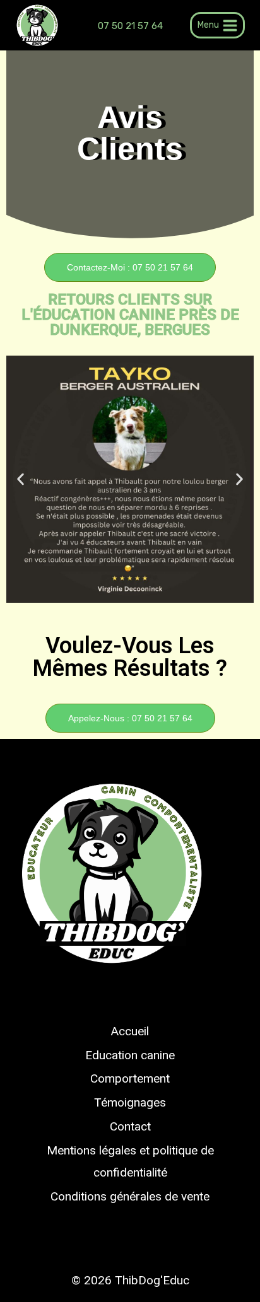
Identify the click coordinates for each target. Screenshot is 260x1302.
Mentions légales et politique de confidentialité (130, 1161)
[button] (20, 479)
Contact (130, 1126)
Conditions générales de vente (130, 1196)
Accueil (130, 1031)
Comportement (130, 1078)
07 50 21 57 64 (130, 26)
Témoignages (130, 1102)
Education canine (130, 1055)
